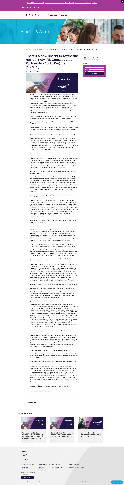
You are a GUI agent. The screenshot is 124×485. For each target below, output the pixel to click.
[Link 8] (35, 15)
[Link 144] (25, 459)
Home (26, 49)
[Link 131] (97, 57)
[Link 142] (21, 459)
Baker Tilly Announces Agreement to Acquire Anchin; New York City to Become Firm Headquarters (62, 3)
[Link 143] (23, 459)
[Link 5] (26, 15)
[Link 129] (89, 57)
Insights (31, 49)
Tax (35, 402)
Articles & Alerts (40, 49)
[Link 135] (27, 453)
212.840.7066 (25, 468)
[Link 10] (57, 15)
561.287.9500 (56, 468)
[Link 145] (27, 459)
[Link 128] (85, 57)
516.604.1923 (40, 467)
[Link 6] (29, 15)
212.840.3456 (25, 467)
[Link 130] (93, 57)
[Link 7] (32, 15)
